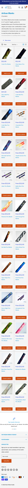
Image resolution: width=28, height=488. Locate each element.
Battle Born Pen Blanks (20, 187)
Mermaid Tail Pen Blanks (6, 156)
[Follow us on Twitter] (5, 470)
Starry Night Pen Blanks (5, 309)
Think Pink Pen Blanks (20, 339)
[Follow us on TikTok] (17, 470)
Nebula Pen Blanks (20, 369)
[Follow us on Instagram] (8, 470)
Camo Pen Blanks (6, 64)
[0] (25, 7)
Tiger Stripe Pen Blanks (5, 278)
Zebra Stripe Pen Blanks (20, 248)
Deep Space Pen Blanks (20, 65)
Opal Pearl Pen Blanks (5, 400)
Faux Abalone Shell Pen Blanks (21, 400)
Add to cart (7, 73)
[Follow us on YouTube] (14, 470)
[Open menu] (2, 7)
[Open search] (19, 7)
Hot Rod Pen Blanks (6, 247)
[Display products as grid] (23, 44)
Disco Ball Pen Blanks (5, 95)
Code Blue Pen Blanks (5, 126)
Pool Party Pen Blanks (19, 278)
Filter (5, 44)
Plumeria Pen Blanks (6, 216)
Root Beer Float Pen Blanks (6, 370)
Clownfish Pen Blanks (19, 126)
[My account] (22, 7)
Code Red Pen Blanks (19, 95)
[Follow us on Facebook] (2, 470)
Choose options (21, 103)
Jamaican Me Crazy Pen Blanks (6, 339)
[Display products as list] (26, 44)
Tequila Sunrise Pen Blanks (21, 156)
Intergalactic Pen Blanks (20, 309)
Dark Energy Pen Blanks (20, 217)
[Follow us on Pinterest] (11, 470)
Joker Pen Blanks (6, 186)
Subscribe (6, 461)
